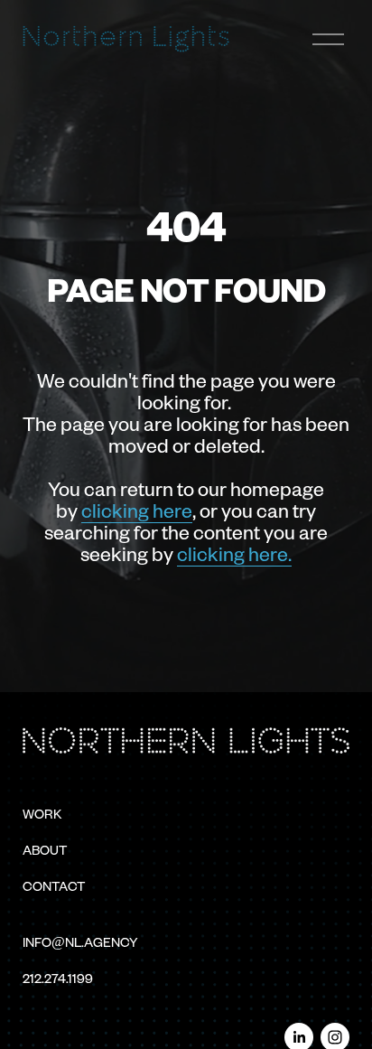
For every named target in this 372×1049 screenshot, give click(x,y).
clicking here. (234, 553)
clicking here (136, 509)
